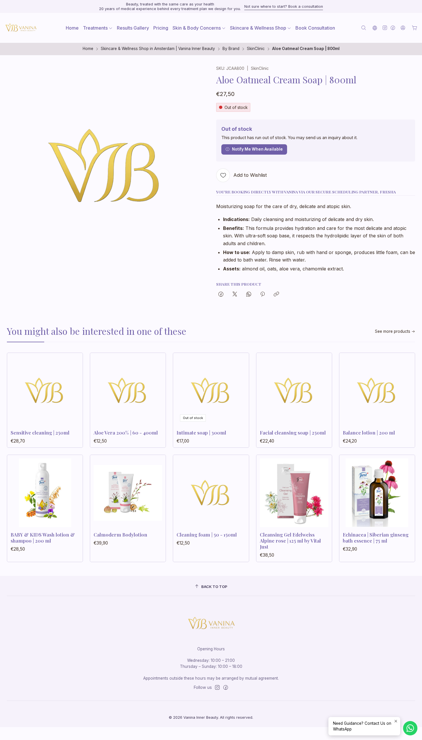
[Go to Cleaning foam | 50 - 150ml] (211, 492)
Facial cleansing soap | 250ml (293, 432)
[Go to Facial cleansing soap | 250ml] (294, 390)
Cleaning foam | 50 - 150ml (207, 534)
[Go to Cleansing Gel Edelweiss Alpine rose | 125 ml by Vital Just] (294, 492)
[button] (98, 28)
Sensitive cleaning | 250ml (40, 432)
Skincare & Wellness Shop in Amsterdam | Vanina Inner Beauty (158, 49)
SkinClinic (256, 49)
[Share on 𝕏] (235, 294)
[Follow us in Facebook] (393, 27)
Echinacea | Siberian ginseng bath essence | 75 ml (376, 537)
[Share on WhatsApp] (248, 294)
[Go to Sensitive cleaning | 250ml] (45, 390)
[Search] (363, 27)
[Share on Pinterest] (262, 294)
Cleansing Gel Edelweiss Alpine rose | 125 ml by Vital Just (290, 540)
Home (88, 49)
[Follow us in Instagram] (385, 27)
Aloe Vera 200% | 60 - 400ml (126, 432)
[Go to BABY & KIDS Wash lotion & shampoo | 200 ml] (45, 492)
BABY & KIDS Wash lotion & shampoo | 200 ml (43, 537)
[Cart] (415, 27)
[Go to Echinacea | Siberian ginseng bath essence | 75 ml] (377, 492)
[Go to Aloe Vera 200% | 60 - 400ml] (128, 390)
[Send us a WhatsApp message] (410, 728)
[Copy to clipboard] (276, 294)
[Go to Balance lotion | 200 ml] (377, 390)
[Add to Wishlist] (72, 389)
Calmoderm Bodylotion (120, 534)
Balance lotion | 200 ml (369, 432)
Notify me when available (257, 149)
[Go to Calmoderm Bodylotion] (128, 492)
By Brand (230, 49)
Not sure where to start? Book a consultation (283, 6)
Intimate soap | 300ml (201, 432)
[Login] (403, 27)
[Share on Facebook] (221, 294)
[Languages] (375, 27)
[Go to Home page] (20, 27)
